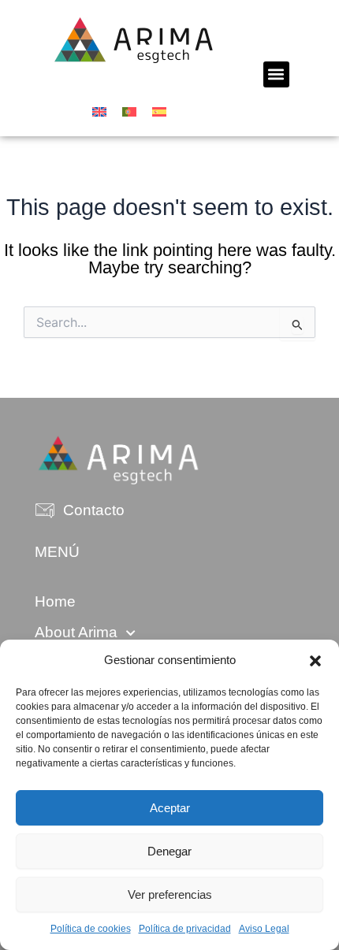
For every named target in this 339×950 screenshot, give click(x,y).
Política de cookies (90, 928)
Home (55, 601)
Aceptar (170, 808)
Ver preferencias (170, 894)
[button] (315, 661)
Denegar (169, 851)
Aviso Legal (264, 928)
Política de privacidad (185, 928)
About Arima (76, 632)
